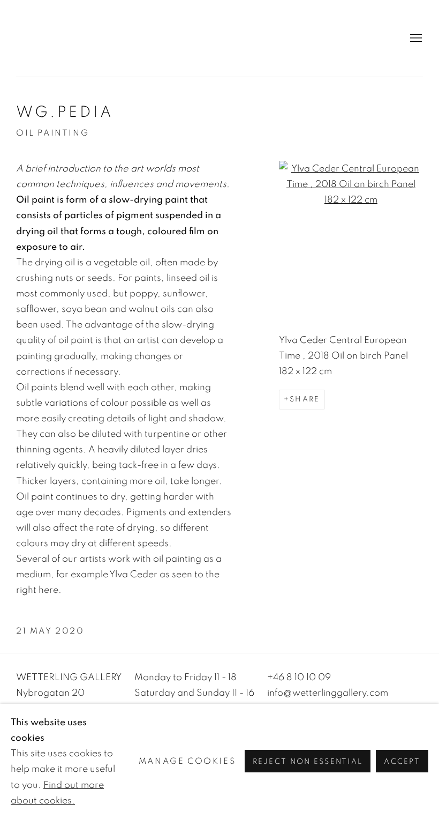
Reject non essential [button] (308, 762)
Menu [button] (415, 39)
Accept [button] (402, 762)
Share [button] (305, 399)
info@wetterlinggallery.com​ (327, 693)
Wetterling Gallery (219, 38)
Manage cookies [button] (187, 761)
